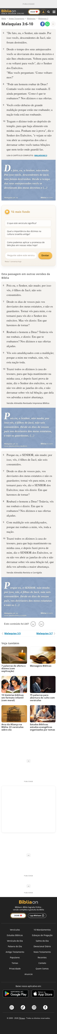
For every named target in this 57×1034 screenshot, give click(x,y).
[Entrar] (43, 11)
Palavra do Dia (15, 946)
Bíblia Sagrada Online (12, 13)
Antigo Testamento (15, 952)
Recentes (42, 957)
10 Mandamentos (42, 929)
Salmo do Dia (42, 940)
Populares (15, 957)
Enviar (45, 255)
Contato (42, 963)
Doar (34, 11)
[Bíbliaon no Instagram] (34, 1007)
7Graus (22, 1018)
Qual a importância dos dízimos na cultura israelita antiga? (24, 233)
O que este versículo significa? (22, 223)
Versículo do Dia (15, 940)
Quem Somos (42, 968)
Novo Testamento (42, 952)
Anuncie (29, 974)
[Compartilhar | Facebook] (42, 24)
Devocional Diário (42, 946)
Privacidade (15, 968)
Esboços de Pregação (42, 935)
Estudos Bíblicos (15, 935)
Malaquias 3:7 (44, 633)
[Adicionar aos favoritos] (53, 24)
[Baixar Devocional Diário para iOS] (43, 994)
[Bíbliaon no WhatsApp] (12, 1007)
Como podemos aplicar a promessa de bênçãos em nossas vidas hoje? (26, 244)
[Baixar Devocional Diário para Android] (15, 994)
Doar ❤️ (18, 915)
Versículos (15, 929)
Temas (15, 963)
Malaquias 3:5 (12, 633)
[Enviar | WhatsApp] (47, 24)
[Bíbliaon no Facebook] (45, 1007)
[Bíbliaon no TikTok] (23, 1007)
